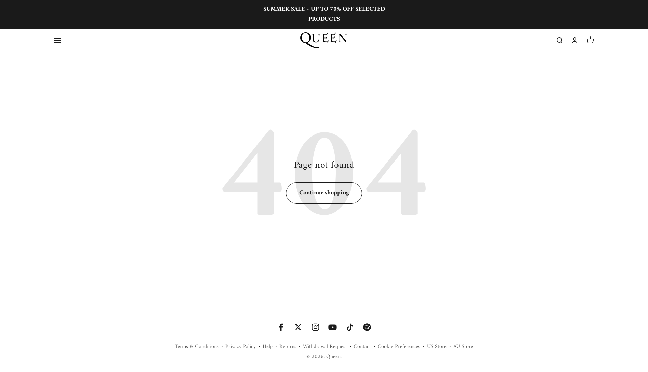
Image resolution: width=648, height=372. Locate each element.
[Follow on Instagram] (315, 327)
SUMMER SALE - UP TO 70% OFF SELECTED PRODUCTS (324, 14)
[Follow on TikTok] (349, 327)
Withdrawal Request (325, 347)
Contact (362, 347)
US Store (437, 347)
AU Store (463, 347)
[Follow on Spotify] (367, 327)
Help (268, 347)
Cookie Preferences (399, 347)
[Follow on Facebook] (281, 327)
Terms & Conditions (197, 347)
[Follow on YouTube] (332, 327)
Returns (287, 347)
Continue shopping (324, 193)
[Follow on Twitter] (298, 327)
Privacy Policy (240, 347)
